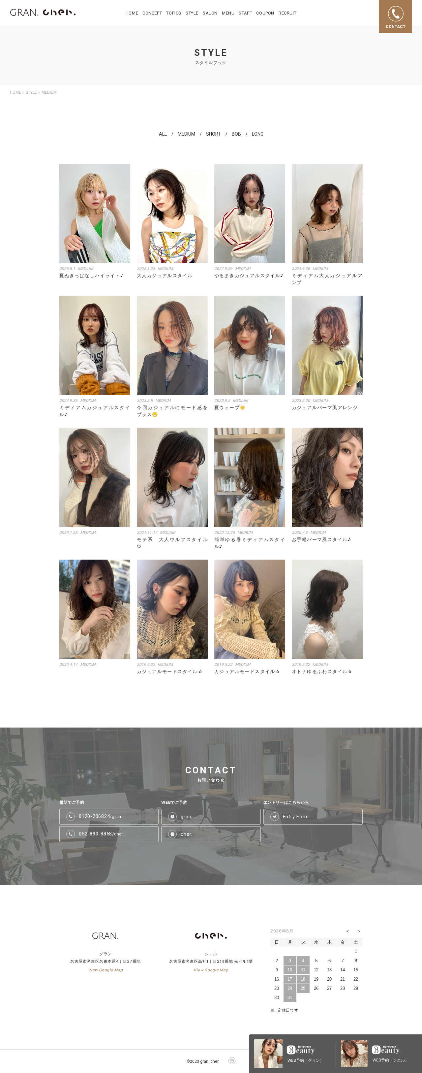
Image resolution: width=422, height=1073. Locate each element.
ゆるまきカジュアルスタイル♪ (249, 275)
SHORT (213, 134)
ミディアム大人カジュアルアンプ (327, 279)
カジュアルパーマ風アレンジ (325, 407)
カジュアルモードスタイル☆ (170, 671)
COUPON (265, 13)
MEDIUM (186, 134)
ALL (163, 134)
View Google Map (105, 970)
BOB (236, 134)
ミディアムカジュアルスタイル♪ (94, 411)
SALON (210, 13)
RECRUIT (287, 13)
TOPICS (173, 13)
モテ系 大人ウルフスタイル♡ (172, 542)
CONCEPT (152, 13)
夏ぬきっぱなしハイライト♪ (91, 275)
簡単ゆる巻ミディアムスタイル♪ (249, 542)
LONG (257, 134)
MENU (228, 13)
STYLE (192, 13)
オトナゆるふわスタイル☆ (322, 671)
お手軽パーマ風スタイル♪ (321, 539)
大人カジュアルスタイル (165, 275)
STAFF (245, 13)
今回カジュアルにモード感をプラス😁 (172, 411)
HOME (132, 13)
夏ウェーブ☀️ (230, 407)
